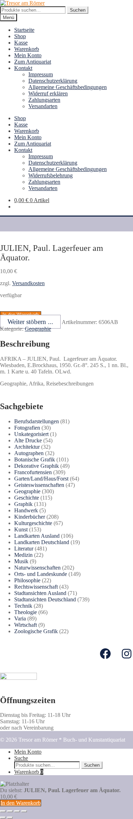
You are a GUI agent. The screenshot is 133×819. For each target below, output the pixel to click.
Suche (21, 758)
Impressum (40, 74)
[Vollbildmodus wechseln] (17, 811)
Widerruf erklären (48, 93)
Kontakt (23, 68)
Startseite (24, 30)
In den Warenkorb (20, 803)
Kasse (21, 43)
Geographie (38, 329)
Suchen (77, 10)
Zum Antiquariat (32, 62)
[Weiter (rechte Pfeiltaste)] (10, 818)
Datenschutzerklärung (52, 81)
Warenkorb (26, 49)
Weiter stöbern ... (30, 321)
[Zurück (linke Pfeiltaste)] (3, 818)
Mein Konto (27, 55)
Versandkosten (28, 283)
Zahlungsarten (44, 100)
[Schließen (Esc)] (3, 811)
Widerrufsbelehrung (50, 175)
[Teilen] (10, 811)
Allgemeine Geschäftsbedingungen (67, 87)
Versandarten (42, 106)
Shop (20, 36)
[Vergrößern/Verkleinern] (24, 811)
